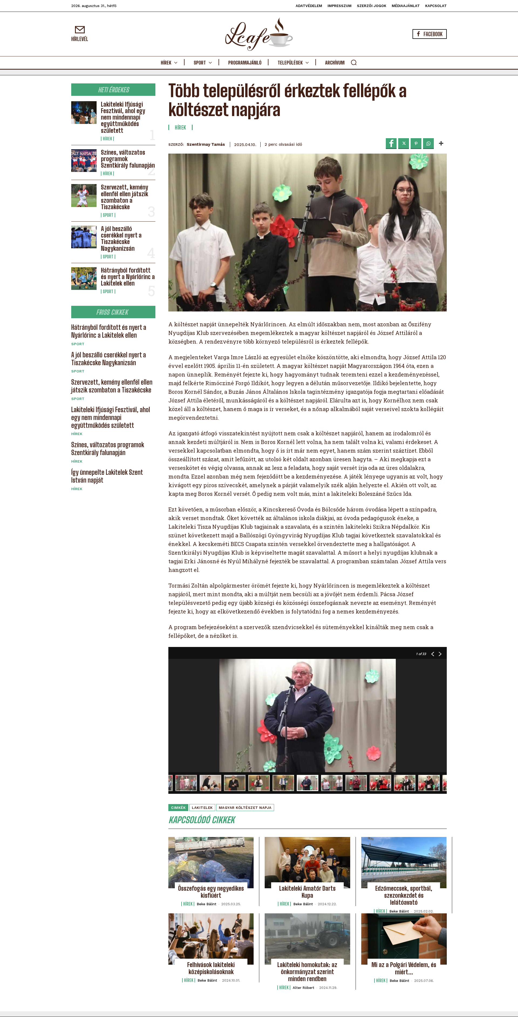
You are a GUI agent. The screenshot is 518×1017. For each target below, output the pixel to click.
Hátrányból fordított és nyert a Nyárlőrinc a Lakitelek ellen (128, 277)
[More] (441, 143)
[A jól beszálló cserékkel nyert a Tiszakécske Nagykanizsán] (84, 237)
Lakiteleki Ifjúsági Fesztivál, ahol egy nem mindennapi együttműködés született (123, 117)
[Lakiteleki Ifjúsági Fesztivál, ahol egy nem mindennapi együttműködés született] (84, 112)
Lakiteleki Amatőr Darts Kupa (307, 892)
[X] (403, 143)
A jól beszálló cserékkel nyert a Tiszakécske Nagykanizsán (121, 238)
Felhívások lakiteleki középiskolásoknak (211, 968)
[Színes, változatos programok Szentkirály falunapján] (84, 160)
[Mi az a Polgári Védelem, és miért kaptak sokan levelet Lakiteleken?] (404, 939)
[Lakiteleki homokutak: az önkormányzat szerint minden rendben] (307, 939)
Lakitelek (202, 808)
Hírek (107, 139)
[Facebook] (391, 143)
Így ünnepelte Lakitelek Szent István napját (107, 476)
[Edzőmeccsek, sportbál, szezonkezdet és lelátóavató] (404, 862)
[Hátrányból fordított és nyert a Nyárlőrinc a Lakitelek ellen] (84, 278)
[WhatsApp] (428, 143)
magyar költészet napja (245, 808)
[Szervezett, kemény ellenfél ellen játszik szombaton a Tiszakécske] (84, 195)
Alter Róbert (303, 988)
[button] (353, 62)
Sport (108, 215)
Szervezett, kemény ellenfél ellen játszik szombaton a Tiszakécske (124, 197)
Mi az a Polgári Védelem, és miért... (404, 968)
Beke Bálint (206, 904)
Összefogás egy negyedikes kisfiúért (211, 892)
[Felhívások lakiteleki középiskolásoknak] (211, 939)
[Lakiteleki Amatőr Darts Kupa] (307, 862)
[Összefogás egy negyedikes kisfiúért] (211, 862)
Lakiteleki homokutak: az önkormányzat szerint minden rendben (307, 972)
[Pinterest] (416, 143)
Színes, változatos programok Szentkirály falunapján (107, 448)
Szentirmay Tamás (206, 144)
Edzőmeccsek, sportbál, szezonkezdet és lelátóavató (403, 895)
